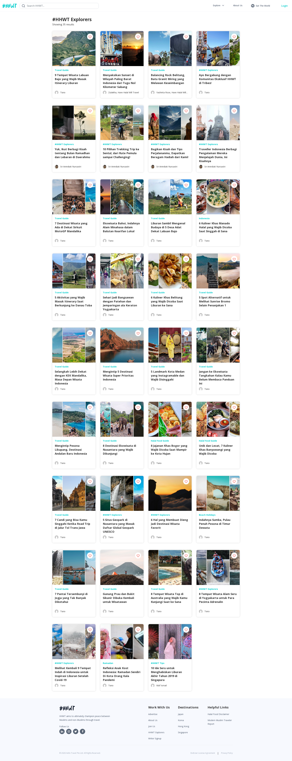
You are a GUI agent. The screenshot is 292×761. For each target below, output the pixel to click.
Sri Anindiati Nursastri (70, 166)
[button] (218, 5)
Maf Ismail (161, 685)
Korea (181, 720)
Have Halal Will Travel (128, 92)
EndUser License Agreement (203, 753)
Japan (180, 714)
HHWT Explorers (156, 732)
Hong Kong (183, 726)
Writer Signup (154, 738)
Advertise (152, 714)
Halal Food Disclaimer (218, 714)
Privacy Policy (227, 753)
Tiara (62, 92)
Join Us (151, 726)
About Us (152, 720)
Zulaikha (112, 92)
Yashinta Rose (163, 92)
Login (284, 5)
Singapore (183, 732)
